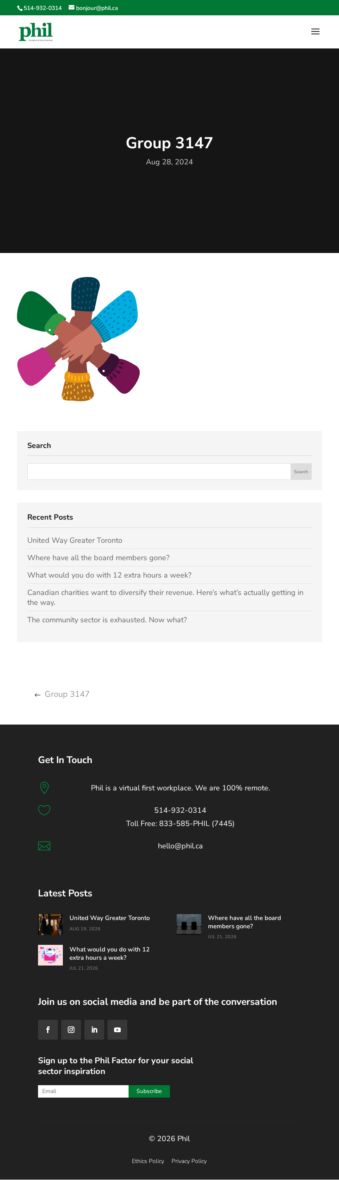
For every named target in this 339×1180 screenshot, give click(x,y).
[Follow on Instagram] (71, 1030)
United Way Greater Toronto (74, 540)
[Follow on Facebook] (48, 1030)
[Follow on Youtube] (117, 1030)
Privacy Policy (189, 1161)
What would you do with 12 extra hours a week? (109, 575)
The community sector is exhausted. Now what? (107, 620)
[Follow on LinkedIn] (94, 1030)
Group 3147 (67, 694)
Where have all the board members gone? (98, 558)
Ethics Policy (148, 1161)
